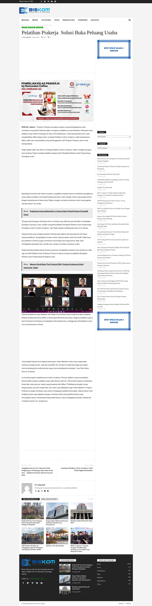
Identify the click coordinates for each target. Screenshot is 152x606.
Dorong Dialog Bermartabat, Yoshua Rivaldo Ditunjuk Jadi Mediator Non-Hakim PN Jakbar (113, 233)
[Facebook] (41, 1)
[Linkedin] (39, 491)
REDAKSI (121, 603)
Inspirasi (31, 27)
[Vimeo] (48, 1)
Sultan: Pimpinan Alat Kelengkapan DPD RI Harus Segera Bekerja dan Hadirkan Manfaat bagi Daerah (112, 282)
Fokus (99, 584)
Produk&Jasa (69, 20)
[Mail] (42, 491)
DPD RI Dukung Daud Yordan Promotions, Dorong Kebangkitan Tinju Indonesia (111, 202)
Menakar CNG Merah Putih (55, 546)
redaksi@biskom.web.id (37, 579)
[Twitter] (45, 1)
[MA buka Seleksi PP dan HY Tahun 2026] (82, 510)
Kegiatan (95, 20)
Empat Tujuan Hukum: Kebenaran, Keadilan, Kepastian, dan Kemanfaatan (57, 522)
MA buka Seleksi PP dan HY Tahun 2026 (108, 174)
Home (23, 25)
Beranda (25, 20)
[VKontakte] (51, 1)
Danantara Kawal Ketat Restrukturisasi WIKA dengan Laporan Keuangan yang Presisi (113, 264)
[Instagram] (35, 491)
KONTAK (128, 603)
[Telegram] (45, 491)
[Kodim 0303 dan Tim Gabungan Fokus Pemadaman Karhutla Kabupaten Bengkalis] (33, 510)
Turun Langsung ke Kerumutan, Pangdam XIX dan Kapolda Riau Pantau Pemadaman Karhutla (113, 249)
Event (99, 567)
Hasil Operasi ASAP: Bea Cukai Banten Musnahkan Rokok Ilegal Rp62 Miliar (113, 225)
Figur (56, 20)
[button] (129, 20)
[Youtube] (55, 1)
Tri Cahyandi (26, 37)
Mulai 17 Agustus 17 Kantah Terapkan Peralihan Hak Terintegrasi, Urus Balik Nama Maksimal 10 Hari (111, 194)
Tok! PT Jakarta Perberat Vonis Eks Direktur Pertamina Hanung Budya (111, 298)
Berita (35, 20)
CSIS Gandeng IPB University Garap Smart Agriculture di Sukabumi (112, 241)
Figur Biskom (101, 581)
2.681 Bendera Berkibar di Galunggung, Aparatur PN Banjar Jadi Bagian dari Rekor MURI (32, 547)
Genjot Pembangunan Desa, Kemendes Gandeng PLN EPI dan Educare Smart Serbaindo (113, 256)
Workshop (82, 20)
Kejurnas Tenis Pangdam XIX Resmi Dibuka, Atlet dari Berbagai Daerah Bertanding (112, 217)
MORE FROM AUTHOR (49, 499)
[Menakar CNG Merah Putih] (57, 535)
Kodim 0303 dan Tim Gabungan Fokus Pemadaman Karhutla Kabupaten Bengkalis (32, 522)
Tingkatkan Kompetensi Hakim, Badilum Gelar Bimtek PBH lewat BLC (113, 306)
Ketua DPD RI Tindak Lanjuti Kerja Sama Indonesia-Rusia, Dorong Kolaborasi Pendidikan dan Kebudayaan (113, 290)
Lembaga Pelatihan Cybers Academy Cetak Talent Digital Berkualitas (77, 469)
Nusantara (46, 20)
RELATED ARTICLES (30, 499)
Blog (98, 574)
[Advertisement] (57, 56)
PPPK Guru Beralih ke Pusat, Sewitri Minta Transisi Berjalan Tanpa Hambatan (113, 210)
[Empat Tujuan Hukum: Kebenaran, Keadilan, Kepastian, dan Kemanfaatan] (57, 510)
